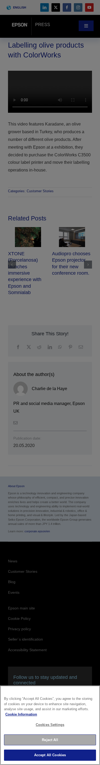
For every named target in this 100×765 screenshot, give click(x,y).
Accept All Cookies (50, 755)
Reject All (50, 740)
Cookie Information (21, 714)
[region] (50, 725)
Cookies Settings (50, 725)
